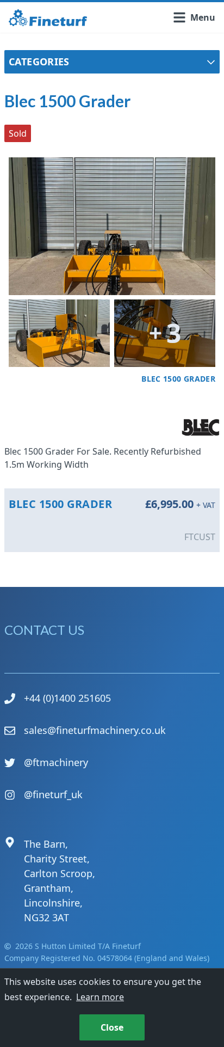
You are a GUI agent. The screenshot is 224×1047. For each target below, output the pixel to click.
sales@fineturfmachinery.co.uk (95, 730)
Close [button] (112, 1027)
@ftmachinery (56, 762)
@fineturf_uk (53, 794)
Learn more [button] (100, 997)
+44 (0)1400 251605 (67, 698)
